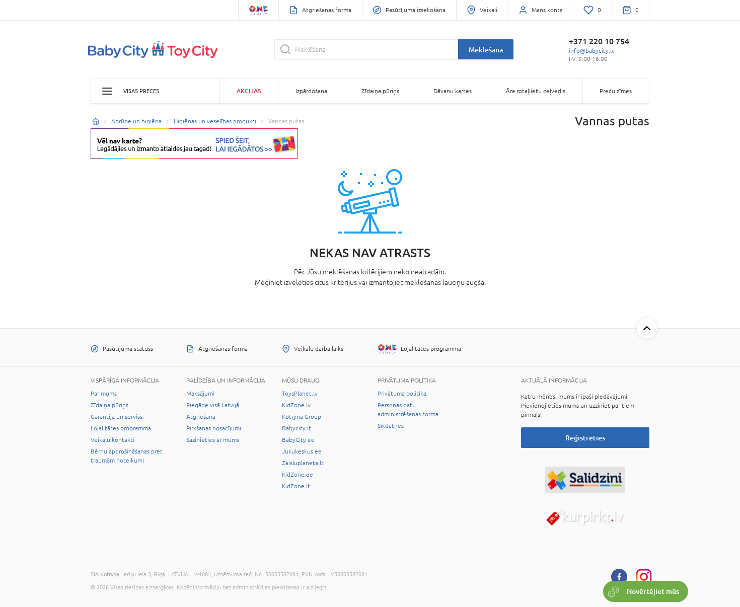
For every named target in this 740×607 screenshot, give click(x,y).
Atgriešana (200, 416)
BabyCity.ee (298, 439)
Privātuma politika (402, 393)
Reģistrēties (585, 437)
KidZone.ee (297, 474)
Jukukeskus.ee (302, 451)
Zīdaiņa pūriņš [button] (380, 91)
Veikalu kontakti (112, 439)
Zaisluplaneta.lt (303, 463)
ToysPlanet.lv (300, 393)
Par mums (104, 393)
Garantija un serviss (116, 416)
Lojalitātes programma (121, 428)
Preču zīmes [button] (616, 91)
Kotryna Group (301, 416)
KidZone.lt (296, 486)
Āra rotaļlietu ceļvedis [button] (535, 91)
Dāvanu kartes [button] (452, 91)
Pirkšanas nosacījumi (213, 428)
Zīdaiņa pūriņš (109, 405)
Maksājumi (200, 393)
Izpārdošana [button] (311, 91)
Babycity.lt (296, 428)
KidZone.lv (296, 405)
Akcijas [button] (249, 91)
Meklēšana (486, 49)
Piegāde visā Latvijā (212, 405)
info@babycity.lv (592, 50)
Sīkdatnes (391, 425)
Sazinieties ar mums (212, 439)
